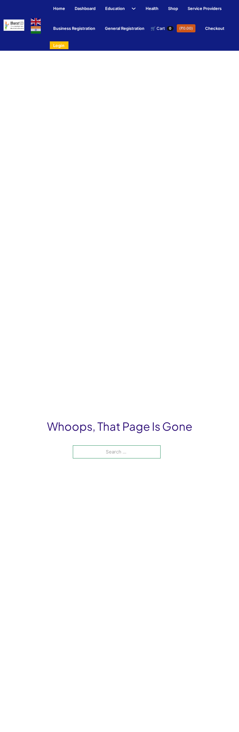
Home (59, 8)
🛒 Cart (172, 28)
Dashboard (85, 8)
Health (152, 8)
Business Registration (74, 28)
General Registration (124, 28)
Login (59, 45)
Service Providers (205, 8)
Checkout (214, 28)
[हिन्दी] (36, 30)
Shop (173, 8)
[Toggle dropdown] (132, 8)
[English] (36, 21)
